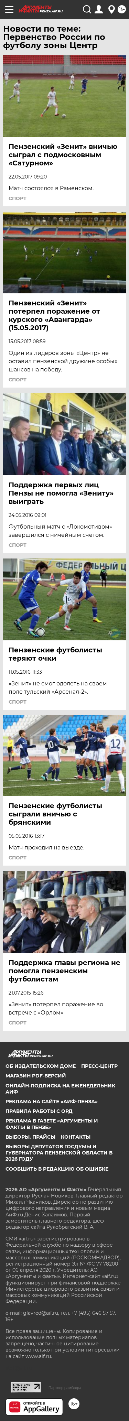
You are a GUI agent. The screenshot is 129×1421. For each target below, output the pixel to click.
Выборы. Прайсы (30, 1137)
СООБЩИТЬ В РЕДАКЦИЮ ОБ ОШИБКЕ (57, 1169)
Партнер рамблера (65, 1388)
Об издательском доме (41, 1066)
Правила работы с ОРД (39, 1111)
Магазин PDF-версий (36, 1076)
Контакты (75, 1137)
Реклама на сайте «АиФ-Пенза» (52, 1101)
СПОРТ (17, 198)
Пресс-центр (99, 1066)
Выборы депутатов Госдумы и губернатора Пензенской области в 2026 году (59, 1152)
